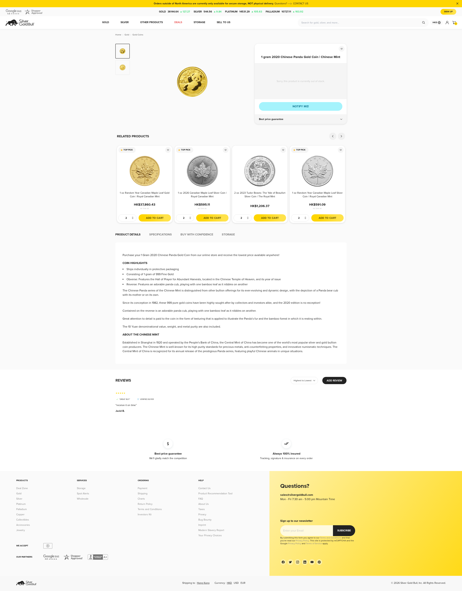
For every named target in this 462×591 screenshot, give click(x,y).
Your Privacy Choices (210, 535)
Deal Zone (22, 488)
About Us (203, 504)
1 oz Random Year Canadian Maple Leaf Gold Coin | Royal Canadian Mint (144, 194)
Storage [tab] (228, 234)
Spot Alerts (83, 493)
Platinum (243, 11)
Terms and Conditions (150, 509)
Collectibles (22, 519)
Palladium (284, 11)
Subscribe (344, 530)
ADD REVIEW (334, 380)
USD (236, 582)
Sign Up (448, 11)
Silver (207, 11)
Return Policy (145, 504)
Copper (20, 514)
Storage (81, 488)
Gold (174, 11)
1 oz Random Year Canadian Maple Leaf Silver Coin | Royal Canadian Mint (317, 194)
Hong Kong (203, 582)
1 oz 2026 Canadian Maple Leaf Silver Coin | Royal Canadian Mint (202, 194)
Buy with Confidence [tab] (196, 234)
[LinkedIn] (305, 562)
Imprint (202, 524)
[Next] (246, 81)
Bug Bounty (205, 519)
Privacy (202, 514)
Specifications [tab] (160, 234)
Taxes (201, 509)
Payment (142, 488)
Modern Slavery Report (211, 530)
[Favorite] (342, 49)
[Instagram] (297, 562)
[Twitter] (290, 562)
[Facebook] (283, 562)
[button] (300, 119)
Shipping (142, 493)
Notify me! (301, 106)
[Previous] (138, 81)
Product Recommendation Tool (215, 493)
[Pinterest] (319, 562)
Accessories (23, 524)
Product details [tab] (128, 234)
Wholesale (82, 498)
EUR (243, 582)
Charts (141, 498)
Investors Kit (144, 514)
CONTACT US (300, 3)
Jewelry (20, 530)
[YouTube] (312, 562)
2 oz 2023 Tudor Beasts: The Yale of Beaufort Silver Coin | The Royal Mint (259, 194)
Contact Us (204, 488)
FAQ (200, 498)
